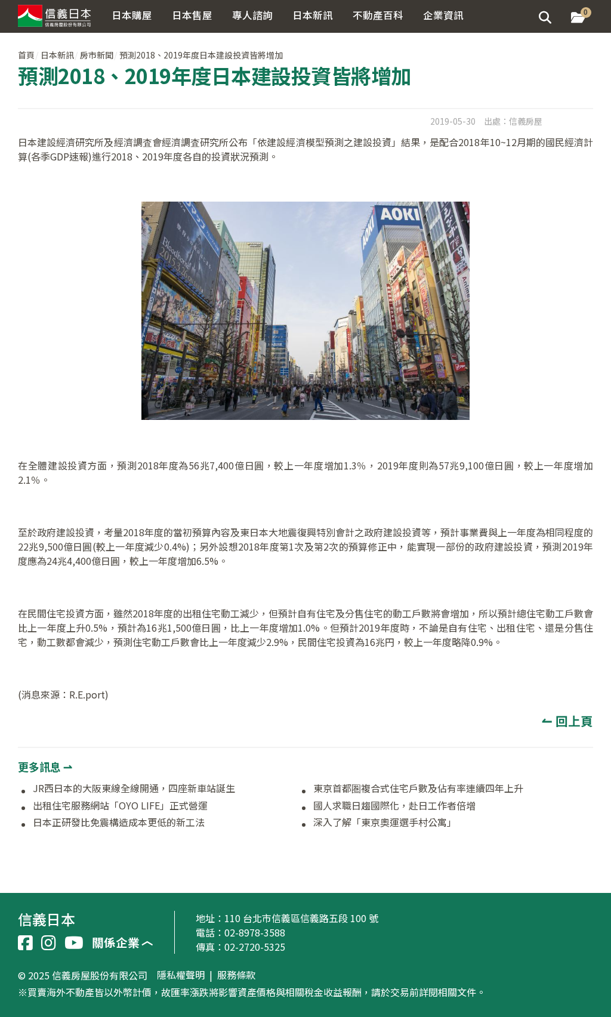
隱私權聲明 (181, 975)
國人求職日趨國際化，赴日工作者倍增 (394, 805)
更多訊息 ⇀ (45, 766)
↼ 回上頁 (567, 720)
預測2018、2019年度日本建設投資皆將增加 (201, 55)
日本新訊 (57, 55)
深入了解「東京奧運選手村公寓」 (384, 822)
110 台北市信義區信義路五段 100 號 (301, 918)
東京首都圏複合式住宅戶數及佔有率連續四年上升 (418, 788)
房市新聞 (96, 55)
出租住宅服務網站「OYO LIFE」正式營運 (120, 805)
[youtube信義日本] (74, 943)
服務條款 (236, 975)
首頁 (26, 55)
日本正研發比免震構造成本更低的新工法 (119, 822)
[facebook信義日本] (25, 943)
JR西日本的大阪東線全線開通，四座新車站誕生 (134, 788)
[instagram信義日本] (48, 943)
